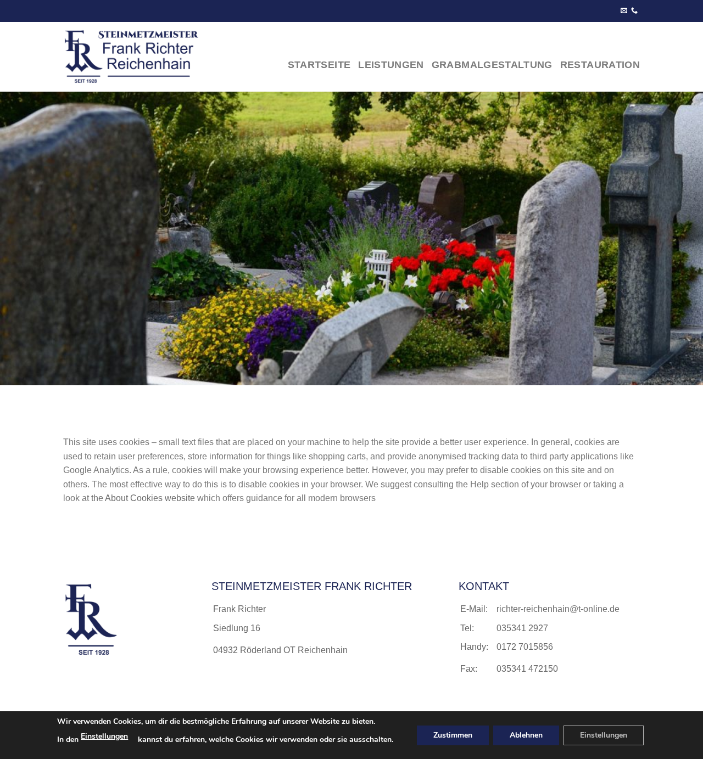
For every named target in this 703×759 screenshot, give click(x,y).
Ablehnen (526, 735)
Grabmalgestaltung (492, 64)
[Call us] (634, 11)
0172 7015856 (524, 646)
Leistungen (391, 64)
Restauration (600, 64)
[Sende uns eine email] (624, 11)
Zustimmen (452, 735)
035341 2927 (522, 628)
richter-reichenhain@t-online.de (558, 609)
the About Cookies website (143, 498)
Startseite (319, 64)
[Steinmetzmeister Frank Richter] (141, 57)
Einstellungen (104, 736)
